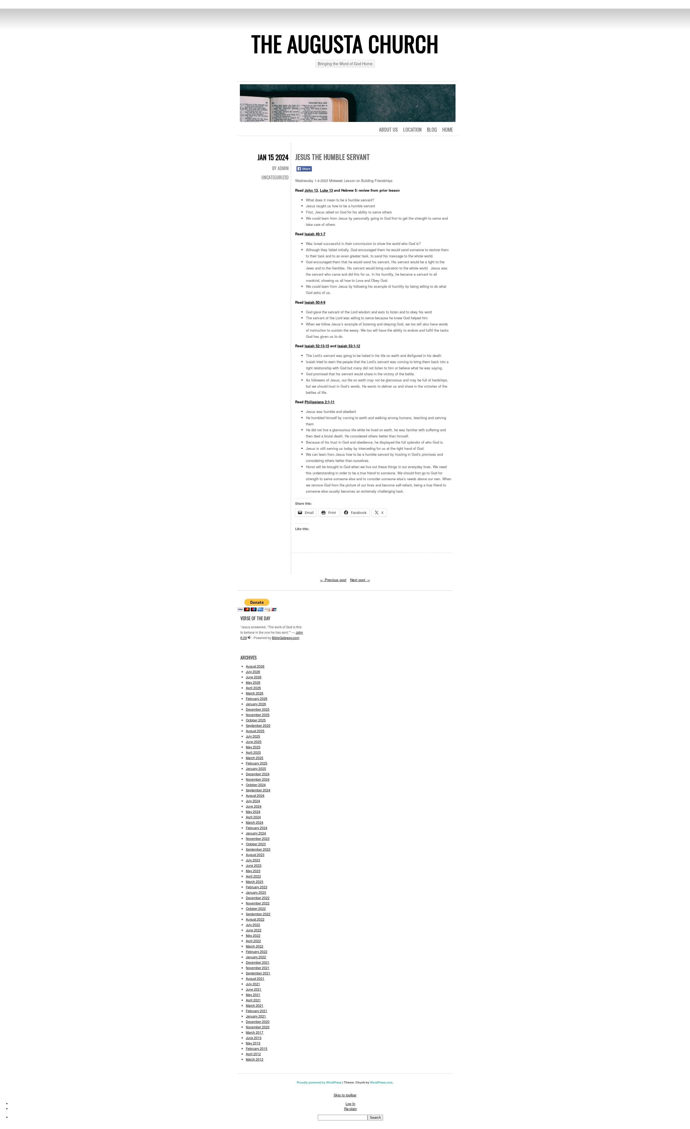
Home (447, 129)
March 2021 (254, 1005)
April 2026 (253, 687)
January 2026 (256, 704)
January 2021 (256, 1016)
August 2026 (255, 666)
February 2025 (256, 763)
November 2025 (258, 714)
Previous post (333, 579)
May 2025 (253, 747)
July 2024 (253, 800)
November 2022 (258, 903)
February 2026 (256, 698)
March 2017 (254, 1032)
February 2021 (256, 1010)
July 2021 (253, 983)
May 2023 (253, 870)
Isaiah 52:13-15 (317, 345)
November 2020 (258, 1027)
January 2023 (256, 892)
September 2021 (258, 973)
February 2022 (256, 951)
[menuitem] (350, 1117)
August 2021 (255, 978)
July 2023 (253, 860)
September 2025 (258, 725)
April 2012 (253, 1053)
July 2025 (253, 736)
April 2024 (253, 817)
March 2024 (254, 822)
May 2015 (253, 1043)
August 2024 (255, 795)
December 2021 (258, 962)
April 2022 (253, 940)
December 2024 (258, 774)
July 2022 (253, 924)
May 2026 (253, 682)
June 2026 (253, 677)
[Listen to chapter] (249, 637)
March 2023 (254, 881)
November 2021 (258, 967)
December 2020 (258, 1021)
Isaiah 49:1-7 (315, 233)
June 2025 (253, 741)
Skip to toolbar (345, 1095)
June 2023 (253, 865)
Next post (360, 579)
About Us (388, 129)
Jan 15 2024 (273, 157)
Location (412, 129)
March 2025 (254, 757)
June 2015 (253, 1037)
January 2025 (256, 768)
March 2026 (254, 693)
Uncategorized (275, 177)
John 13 (311, 190)
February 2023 (256, 887)
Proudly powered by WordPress (319, 1082)
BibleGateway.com (285, 637)
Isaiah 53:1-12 (348, 345)
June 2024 (253, 806)
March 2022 (254, 946)
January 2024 (256, 833)
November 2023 (258, 838)
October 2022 (256, 908)
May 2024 (253, 811)
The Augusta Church (345, 43)
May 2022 (253, 935)
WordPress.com (381, 1082)
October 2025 (256, 720)
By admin (280, 168)
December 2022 (258, 897)
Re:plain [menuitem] (350, 1108)
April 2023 (253, 876)
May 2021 (253, 994)
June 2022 (253, 930)
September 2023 (258, 849)
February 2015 (256, 1048)
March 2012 (254, 1059)
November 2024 (258, 779)
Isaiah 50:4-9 (315, 302)
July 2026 (253, 671)
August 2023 (255, 854)
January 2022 (256, 957)
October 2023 (256, 844)
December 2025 (258, 709)
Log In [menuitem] (350, 1103)
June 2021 (253, 989)
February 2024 (256, 827)
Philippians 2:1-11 (319, 401)
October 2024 (256, 784)
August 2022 (255, 919)
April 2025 (253, 752)
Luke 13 (326, 190)
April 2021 (253, 1000)
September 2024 (258, 790)
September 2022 (258, 913)
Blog (432, 129)
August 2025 (255, 730)
